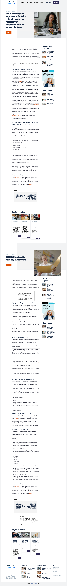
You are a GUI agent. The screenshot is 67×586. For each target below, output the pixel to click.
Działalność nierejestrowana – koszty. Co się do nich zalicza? (16, 224)
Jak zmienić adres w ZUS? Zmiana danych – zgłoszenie (51, 100)
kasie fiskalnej (36, 104)
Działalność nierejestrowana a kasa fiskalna (25, 224)
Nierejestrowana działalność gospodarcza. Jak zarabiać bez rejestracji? (50, 58)
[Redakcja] (16, 206)
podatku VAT (29, 160)
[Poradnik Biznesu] (11, 3)
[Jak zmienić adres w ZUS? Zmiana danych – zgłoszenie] (44, 100)
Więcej (19, 235)
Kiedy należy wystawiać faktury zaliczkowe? (20, 62)
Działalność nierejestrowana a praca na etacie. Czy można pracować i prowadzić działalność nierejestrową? (35, 226)
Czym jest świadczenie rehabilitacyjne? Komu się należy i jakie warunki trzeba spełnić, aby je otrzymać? (31, 197)
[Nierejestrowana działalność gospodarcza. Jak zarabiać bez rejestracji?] (44, 57)
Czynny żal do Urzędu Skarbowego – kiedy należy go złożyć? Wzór (51, 52)
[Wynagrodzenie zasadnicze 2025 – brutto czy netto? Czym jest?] (44, 104)
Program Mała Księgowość (17, 65)
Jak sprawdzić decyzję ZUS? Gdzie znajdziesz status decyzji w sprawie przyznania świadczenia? (50, 64)
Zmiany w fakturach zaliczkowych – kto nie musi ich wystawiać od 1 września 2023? (25, 64)
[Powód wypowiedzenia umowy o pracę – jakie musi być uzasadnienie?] (44, 94)
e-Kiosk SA (36, 583)
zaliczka (20, 81)
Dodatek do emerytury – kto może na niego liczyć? (20, 196)
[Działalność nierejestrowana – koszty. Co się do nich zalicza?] (16, 217)
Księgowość (8, 11)
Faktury (13, 11)
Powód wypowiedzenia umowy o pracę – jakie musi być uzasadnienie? (50, 95)
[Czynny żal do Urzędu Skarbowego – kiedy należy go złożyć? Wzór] (44, 52)
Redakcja (14, 44)
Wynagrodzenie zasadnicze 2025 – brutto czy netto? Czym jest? (50, 104)
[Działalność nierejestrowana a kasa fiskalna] (25, 217)
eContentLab (32, 583)
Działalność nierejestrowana (15, 221)
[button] (48, 2)
